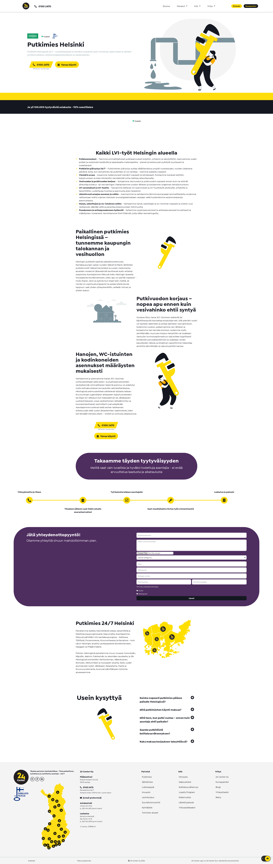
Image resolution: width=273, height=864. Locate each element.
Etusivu (166, 6)
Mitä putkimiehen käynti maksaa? (160, 709)
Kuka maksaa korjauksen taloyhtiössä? (163, 741)
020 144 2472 (87, 808)
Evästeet (31, 861)
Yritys (210, 6)
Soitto (140, 590)
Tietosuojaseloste (84, 861)
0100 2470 (44, 6)
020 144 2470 (87, 821)
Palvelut (181, 6)
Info (196, 6)
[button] (167, 699)
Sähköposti (142, 594)
